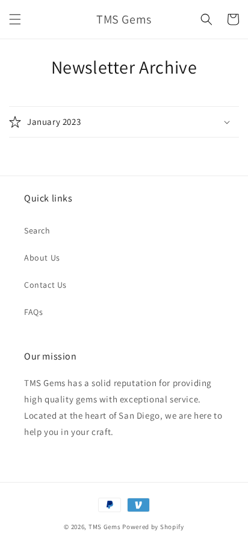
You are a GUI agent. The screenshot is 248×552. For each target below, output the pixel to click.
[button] (15, 19)
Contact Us (45, 284)
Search (37, 230)
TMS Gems (104, 526)
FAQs (33, 311)
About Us (42, 257)
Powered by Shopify (153, 526)
